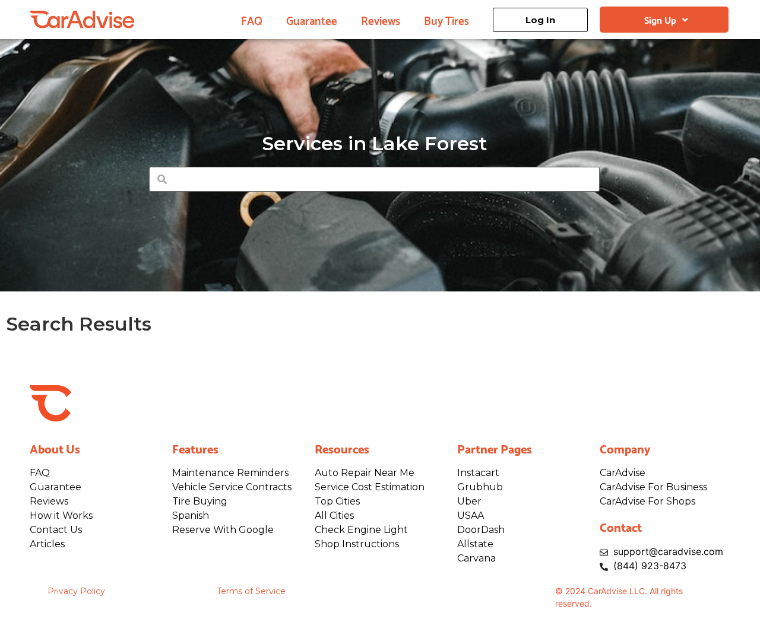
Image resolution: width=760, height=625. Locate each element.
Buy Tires (446, 19)
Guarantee (311, 19)
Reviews (380, 19)
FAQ (251, 19)
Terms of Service (251, 591)
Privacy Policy (76, 591)
